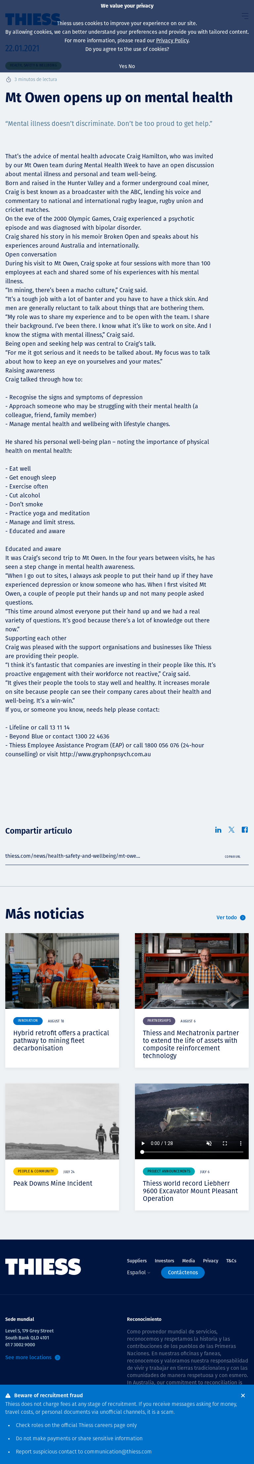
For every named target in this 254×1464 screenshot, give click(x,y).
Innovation (28, 1021)
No (131, 66)
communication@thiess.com (118, 1452)
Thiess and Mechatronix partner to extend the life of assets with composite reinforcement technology (191, 1044)
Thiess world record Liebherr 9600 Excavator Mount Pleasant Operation (190, 1191)
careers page (110, 1425)
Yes (123, 66)
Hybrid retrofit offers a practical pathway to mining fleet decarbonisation (61, 1040)
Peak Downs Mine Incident (52, 1183)
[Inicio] (43, 1266)
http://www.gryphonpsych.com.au (105, 754)
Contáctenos (183, 1272)
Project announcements (169, 1171)
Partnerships (159, 1021)
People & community (36, 1171)
